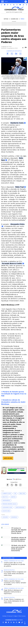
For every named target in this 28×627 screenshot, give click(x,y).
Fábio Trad (19, 187)
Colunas (10, 616)
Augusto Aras (6, 510)
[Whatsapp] (1, 4)
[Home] (14, 8)
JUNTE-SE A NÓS (8, 458)
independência (6, 500)
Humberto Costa (17, 123)
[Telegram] (4, 4)
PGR (15, 493)
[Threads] (26, 4)
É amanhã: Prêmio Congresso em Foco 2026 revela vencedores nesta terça (15, 573)
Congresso (14, 517)
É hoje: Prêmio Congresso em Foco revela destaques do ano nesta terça (14, 600)
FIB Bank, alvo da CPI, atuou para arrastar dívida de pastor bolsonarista (18, 548)
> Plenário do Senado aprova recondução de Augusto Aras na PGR (13, 394)
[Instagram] (17, 4)
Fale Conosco (22, 616)
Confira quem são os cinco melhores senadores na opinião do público (14, 564)
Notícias (6, 18)
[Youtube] (20, 4)
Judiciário (5, 517)
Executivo (5, 496)
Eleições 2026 (14, 18)
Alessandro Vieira (17, 224)
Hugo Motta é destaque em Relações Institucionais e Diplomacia (13, 591)
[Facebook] (7, 4)
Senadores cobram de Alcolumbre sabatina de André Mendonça (18, 539)
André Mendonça (19, 507)
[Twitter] (10, 4)
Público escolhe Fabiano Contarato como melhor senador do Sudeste (15, 582)
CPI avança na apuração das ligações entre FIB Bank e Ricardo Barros (18, 530)
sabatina (13, 496)
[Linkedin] (13, 4)
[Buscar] (25, 1)
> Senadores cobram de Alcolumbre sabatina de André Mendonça (13, 402)
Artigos (15, 616)
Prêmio (22, 18)
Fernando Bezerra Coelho (12, 263)
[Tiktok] (23, 4)
